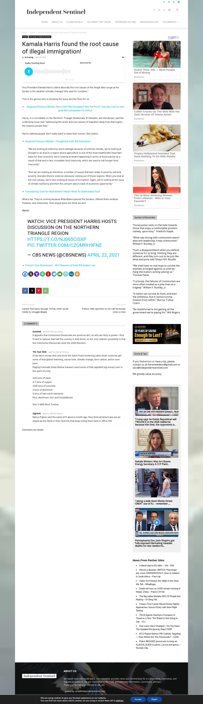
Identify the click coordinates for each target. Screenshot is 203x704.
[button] (177, 10)
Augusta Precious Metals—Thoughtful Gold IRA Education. (58, 141)
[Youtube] (178, 2)
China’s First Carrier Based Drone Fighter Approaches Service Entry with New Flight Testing (157, 607)
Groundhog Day (149, 22)
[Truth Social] (36, 274)
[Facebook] (164, 2)
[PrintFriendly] (65, 274)
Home (44, 22)
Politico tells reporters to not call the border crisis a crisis (104, 310)
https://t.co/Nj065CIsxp (56, 239)
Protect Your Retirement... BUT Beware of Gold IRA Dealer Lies (60, 265)
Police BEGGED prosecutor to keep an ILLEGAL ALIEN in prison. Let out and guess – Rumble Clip (158, 644)
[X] (173, 2)
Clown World (75, 22)
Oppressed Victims (125, 22)
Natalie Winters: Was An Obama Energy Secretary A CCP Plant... (152, 462)
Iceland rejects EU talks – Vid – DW (156, 565)
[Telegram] (54, 274)
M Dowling (29, 57)
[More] (77, 274)
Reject (154, 699)
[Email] (59, 274)
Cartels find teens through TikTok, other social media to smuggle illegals (45, 310)
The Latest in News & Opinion (40, 37)
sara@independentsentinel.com (90, 691)
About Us (57, 22)
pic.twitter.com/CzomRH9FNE (64, 245)
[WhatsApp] (46, 291)
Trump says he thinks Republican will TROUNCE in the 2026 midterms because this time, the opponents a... (155, 422)
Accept (138, 699)
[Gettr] (48, 274)
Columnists (169, 22)
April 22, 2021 (103, 255)
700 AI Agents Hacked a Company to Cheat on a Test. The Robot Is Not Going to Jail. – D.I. (157, 618)
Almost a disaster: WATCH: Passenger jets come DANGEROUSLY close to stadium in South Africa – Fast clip (158, 573)
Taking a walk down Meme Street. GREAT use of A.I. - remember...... (154, 502)
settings (119, 700)
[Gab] (42, 274)
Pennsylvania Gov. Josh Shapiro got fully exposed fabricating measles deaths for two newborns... (154, 543)
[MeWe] (71, 274)
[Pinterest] (169, 2)
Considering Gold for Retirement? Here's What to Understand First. (62, 191)
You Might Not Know (99, 22)
